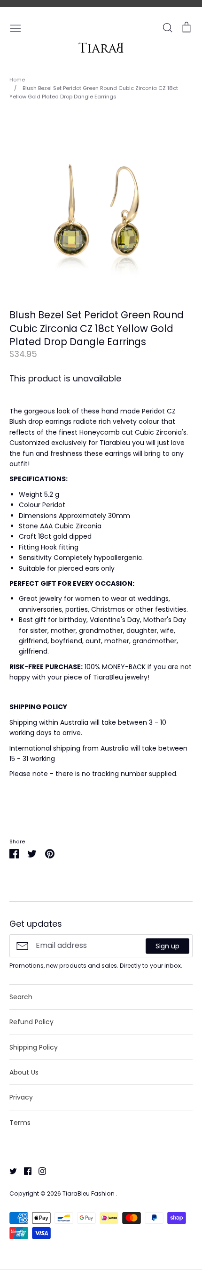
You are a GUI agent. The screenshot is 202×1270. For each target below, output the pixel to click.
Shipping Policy (33, 1047)
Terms (20, 1122)
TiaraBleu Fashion (89, 1193)
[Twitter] (9, 1170)
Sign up (167, 945)
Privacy (21, 1097)
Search (20, 997)
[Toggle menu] (15, 27)
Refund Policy (31, 1022)
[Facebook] (24, 1170)
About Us (24, 1072)
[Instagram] (38, 1170)
